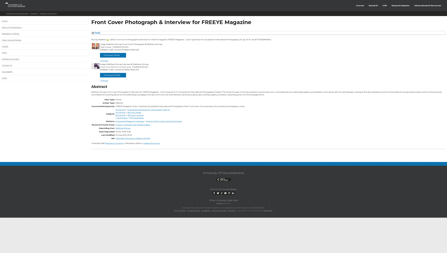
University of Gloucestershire (17, 13)
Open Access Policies (11, 40)
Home (5, 21)
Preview (104, 61)
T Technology (121, 118)
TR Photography (136, 118)
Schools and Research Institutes (130, 121)
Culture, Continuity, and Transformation (133, 125)
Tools (97, 33)
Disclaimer (232, 210)
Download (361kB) (112, 55)
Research (373, 5)
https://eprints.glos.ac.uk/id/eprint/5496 (133, 138)
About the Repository (12, 27)
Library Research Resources (427, 5)
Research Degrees (401, 5)
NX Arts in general (135, 115)
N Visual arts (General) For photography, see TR (148, 110)
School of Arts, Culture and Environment (164, 121)
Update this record (151, 143)
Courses (360, 5)
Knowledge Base (193, 210)
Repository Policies (10, 34)
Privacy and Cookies (219, 210)
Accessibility (7, 72)
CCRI (385, 5)
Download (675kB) (112, 75)
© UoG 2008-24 (180, 210)
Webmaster (268, 210)
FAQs (4, 53)
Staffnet (219, 203)
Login (4, 78)
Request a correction (114, 143)
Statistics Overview (10, 59)
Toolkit (5, 46)
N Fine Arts (120, 110)
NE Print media (134, 112)
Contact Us (7, 65)
